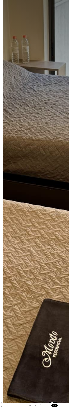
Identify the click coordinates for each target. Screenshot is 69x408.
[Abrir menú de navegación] (1, 1)
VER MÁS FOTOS (53, 402)
